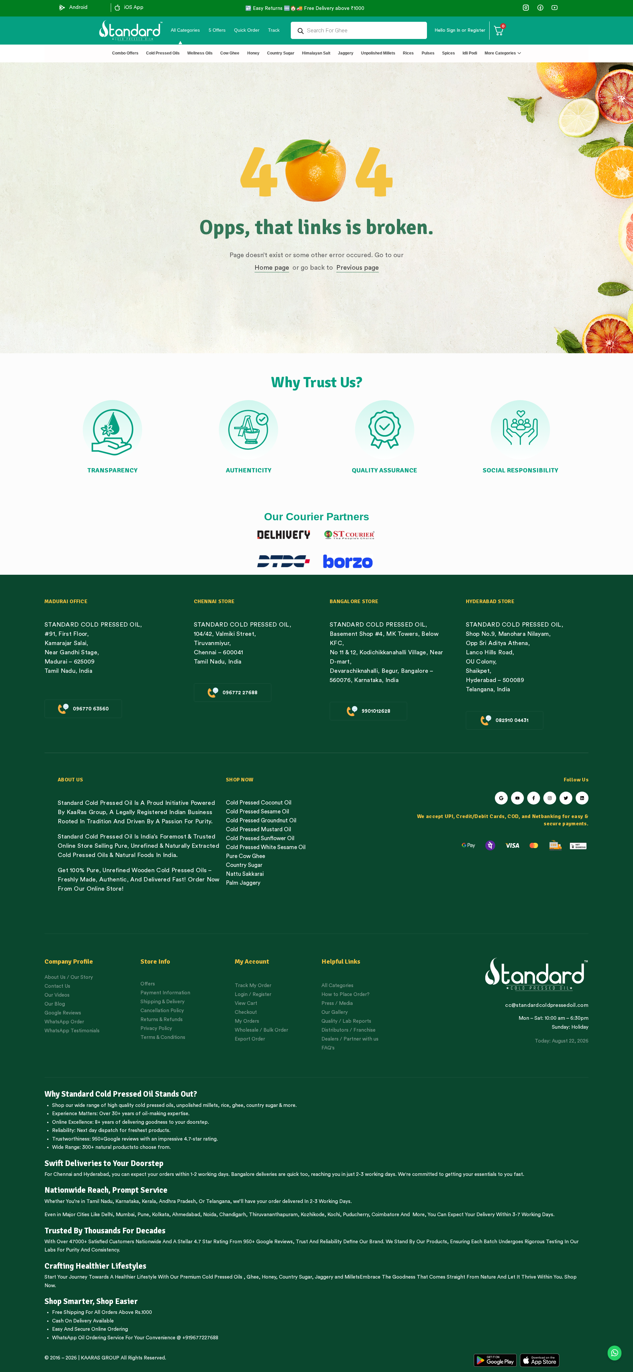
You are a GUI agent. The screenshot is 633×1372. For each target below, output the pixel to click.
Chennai (62, 1174)
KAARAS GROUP (100, 1357)
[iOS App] (117, 8)
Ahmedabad (186, 1214)
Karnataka (127, 1201)
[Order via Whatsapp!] (614, 1353)
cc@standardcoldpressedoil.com (546, 1005)
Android (78, 7)
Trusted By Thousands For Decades (105, 1231)
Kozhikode (312, 1214)
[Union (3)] (526, 7)
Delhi (107, 1214)
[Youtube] (517, 798)
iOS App (133, 7)
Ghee (253, 1277)
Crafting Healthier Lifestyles (95, 1266)
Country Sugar (295, 1277)
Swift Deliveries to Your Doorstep (104, 1163)
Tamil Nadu (99, 1201)
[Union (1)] (540, 7)
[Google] (501, 798)
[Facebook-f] (533, 798)
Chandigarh (232, 1214)
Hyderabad (96, 1174)
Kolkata (160, 1214)
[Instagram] (549, 798)
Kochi (333, 1214)
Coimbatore (385, 1214)
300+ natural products (108, 1147)
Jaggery (324, 1277)
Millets (352, 1277)
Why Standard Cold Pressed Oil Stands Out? (121, 1094)
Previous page (357, 267)
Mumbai (125, 1214)
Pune (143, 1214)
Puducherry (356, 1214)
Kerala (149, 1201)
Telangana (218, 1201)
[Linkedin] (582, 798)
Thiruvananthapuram (273, 1214)
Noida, (210, 1214)
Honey (268, 1277)
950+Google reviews (115, 1139)
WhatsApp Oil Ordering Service (88, 1337)
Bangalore (243, 1174)
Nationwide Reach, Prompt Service (106, 1190)
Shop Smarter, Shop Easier (91, 1301)
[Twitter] (565, 798)
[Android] (62, 8)
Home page (272, 267)
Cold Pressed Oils (222, 1277)
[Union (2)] (554, 7)
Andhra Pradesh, (178, 1201)
